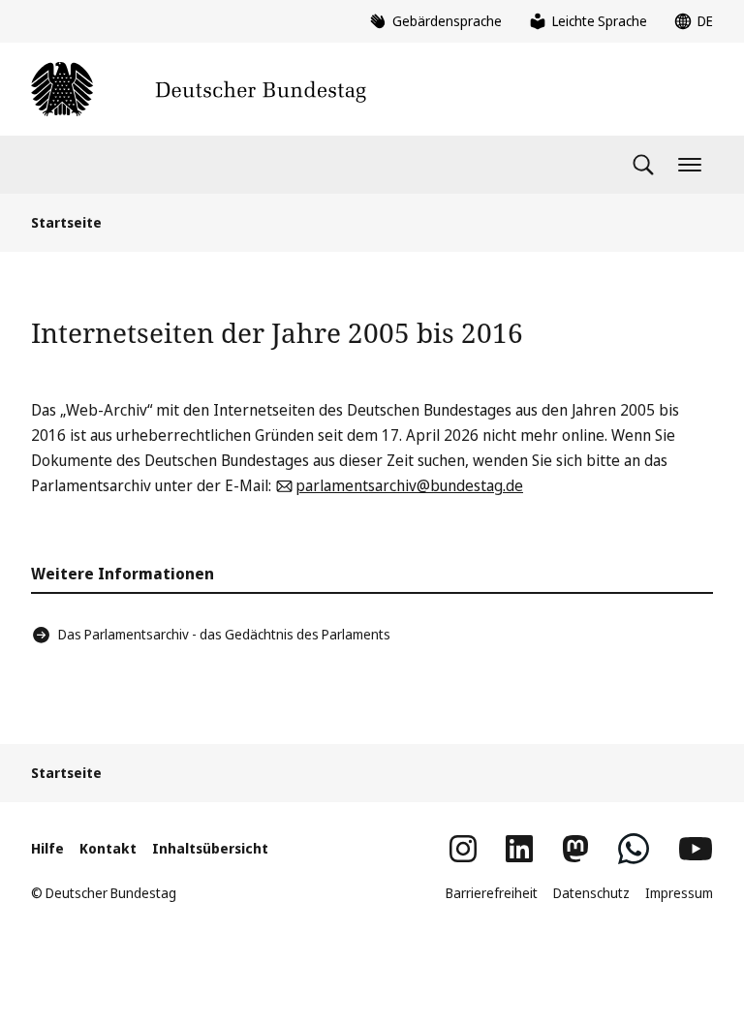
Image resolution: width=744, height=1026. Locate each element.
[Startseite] (198, 89)
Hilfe (47, 848)
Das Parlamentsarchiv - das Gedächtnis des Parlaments (224, 634)
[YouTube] (695, 848)
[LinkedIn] (519, 848)
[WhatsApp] (633, 848)
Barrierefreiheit (492, 893)
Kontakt (108, 848)
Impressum (679, 893)
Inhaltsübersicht (210, 848)
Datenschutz (591, 893)
